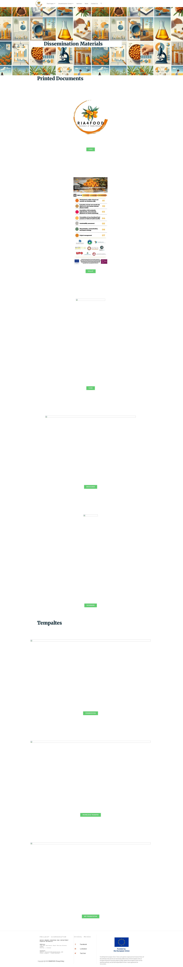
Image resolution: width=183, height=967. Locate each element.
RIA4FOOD (52, 961)
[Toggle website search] (101, 3)
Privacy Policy (60, 961)
